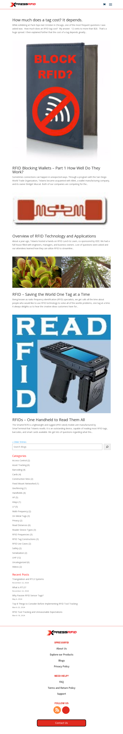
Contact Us (61, 723)
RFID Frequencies (20, 534)
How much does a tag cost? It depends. (47, 20)
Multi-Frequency (20, 511)
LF (13, 506)
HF (13, 497)
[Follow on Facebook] (66, 710)
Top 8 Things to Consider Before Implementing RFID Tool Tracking (45, 603)
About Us (61, 648)
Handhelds (17, 492)
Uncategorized (19, 562)
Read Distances (19, 525)
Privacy (15, 520)
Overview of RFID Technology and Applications (54, 236)
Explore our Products (61, 654)
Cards (15, 474)
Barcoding (17, 469)
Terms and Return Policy (61, 688)
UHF (14, 557)
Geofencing (17, 488)
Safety (15, 548)
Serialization (18, 553)
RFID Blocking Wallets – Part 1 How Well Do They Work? (56, 170)
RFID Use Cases (20, 543)
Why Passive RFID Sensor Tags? (28, 595)
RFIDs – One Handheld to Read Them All (48, 419)
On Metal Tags (19, 516)
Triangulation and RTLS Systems (28, 579)
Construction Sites (21, 478)
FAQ (61, 682)
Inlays (15, 502)
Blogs (61, 660)
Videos (15, 566)
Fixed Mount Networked (24, 483)
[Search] (107, 447)
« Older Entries (19, 442)
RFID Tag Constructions (24, 539)
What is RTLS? (19, 587)
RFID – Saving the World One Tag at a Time (51, 294)
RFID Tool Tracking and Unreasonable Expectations (37, 612)
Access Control (19, 460)
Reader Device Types (22, 529)
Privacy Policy (61, 666)
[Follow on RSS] (57, 710)
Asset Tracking (19, 465)
